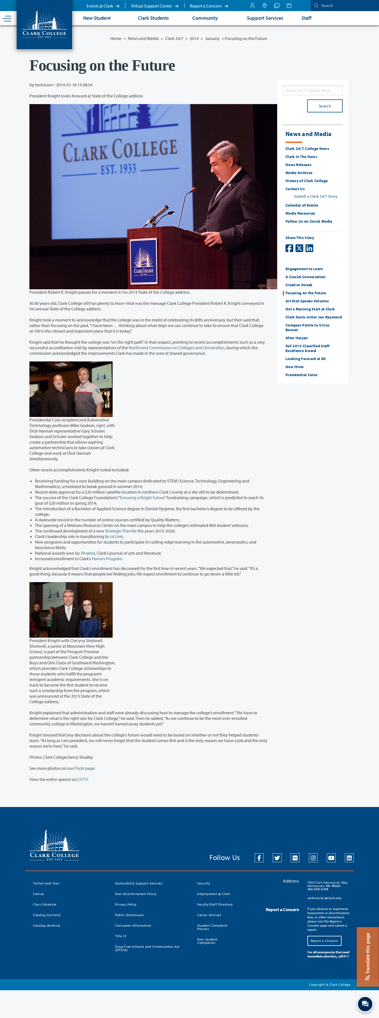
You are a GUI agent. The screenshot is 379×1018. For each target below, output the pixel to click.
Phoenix (88, 553)
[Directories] (277, 5)
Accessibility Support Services (139, 883)
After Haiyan (296, 337)
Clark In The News (301, 156)
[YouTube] (331, 857)
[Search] (315, 5)
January (212, 38)
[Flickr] (295, 857)
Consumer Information (133, 925)
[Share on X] (299, 248)
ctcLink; (117, 536)
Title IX (120, 936)
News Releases (298, 164)
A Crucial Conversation (305, 276)
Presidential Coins (301, 374)
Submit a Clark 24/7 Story (316, 196)
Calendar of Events (301, 205)
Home (116, 38)
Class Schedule (45, 904)
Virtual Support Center (152, 6)
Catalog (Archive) (46, 925)
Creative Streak (299, 284)
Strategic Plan (118, 531)
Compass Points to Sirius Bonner (307, 327)
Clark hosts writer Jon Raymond (313, 317)
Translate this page (368, 954)
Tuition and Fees (46, 883)
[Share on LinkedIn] (309, 248)
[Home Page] (44, 23)
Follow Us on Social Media (308, 221)
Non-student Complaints (207, 941)
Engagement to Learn (304, 268)
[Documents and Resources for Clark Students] (252, 5)
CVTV (83, 779)
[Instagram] (313, 857)
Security (203, 883)
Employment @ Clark (213, 894)
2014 (194, 38)
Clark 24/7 (174, 38)
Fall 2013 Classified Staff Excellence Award (307, 348)
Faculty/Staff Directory (215, 904)
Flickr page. (84, 768)
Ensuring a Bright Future (142, 497)
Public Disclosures (129, 915)
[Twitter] (277, 857)
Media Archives (298, 172)
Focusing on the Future (305, 292)
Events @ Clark (100, 6)
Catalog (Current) (46, 915)
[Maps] (265, 5)
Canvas (38, 894)
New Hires (294, 366)
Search (325, 106)
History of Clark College (306, 180)
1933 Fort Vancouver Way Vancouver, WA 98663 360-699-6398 (327, 885)
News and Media (143, 38)
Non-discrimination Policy (135, 894)
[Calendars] (289, 5)
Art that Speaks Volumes (307, 300)
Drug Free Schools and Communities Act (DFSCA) (147, 948)
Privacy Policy (126, 904)
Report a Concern (206, 6)
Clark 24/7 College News (307, 148)
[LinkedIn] (349, 857)
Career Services (209, 915)
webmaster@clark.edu (324, 898)
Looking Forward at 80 (305, 358)
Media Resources (300, 213)
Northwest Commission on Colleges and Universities (176, 347)
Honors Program (107, 558)
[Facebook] (259, 857)
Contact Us (295, 188)
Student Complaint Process (212, 927)
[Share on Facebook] (289, 248)
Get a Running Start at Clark (310, 308)
